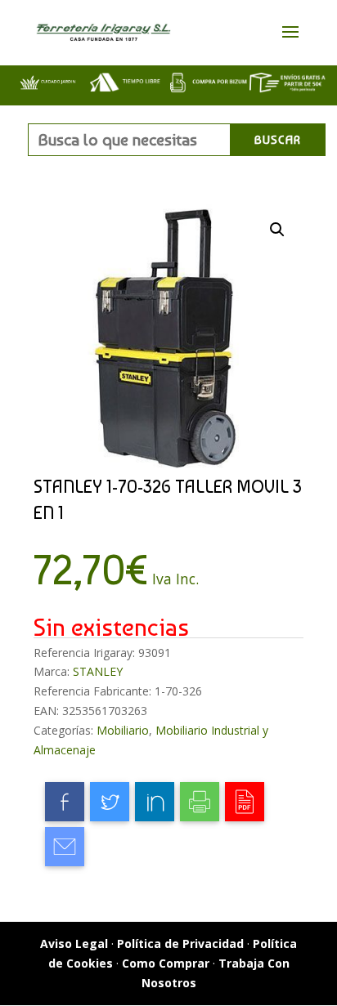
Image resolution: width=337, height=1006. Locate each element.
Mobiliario (123, 730)
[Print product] (199, 801)
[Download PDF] (244, 801)
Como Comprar (165, 963)
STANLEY (98, 671)
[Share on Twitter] (109, 801)
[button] (277, 229)
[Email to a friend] (64, 846)
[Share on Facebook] (64, 801)
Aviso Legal (74, 943)
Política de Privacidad (180, 943)
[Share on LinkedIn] (154, 801)
